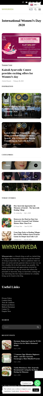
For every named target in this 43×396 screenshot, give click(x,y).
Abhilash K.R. (18, 239)
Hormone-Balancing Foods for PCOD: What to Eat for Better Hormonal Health (27, 343)
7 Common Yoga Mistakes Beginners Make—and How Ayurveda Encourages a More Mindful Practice (27, 357)
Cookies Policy (7, 300)
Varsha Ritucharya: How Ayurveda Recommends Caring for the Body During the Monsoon (26, 370)
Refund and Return (8, 305)
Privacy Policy (7, 298)
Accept (36, 390)
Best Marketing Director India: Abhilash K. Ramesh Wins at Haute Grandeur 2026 (19, 109)
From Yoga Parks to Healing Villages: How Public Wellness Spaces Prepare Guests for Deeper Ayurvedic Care (27, 235)
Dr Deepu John (18, 226)
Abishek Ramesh (6, 81)
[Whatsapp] (37, 383)
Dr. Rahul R (7, 144)
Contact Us (5, 309)
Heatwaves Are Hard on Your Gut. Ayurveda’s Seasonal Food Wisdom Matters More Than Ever (26, 221)
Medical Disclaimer (8, 307)
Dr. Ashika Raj (8, 115)
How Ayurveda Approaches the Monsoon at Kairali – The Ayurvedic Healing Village (26, 208)
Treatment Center (7, 65)
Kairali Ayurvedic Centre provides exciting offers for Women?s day (17, 73)
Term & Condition (8, 302)
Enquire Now (6, 311)
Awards (6, 102)
